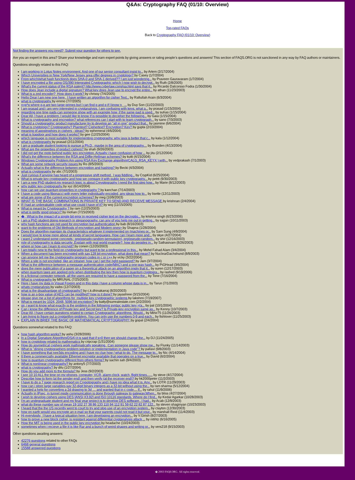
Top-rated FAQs (177, 28)
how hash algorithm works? (41, 334)
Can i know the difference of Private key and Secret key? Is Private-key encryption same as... (88, 309)
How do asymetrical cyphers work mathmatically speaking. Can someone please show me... (88, 345)
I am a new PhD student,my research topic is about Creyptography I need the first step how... (87, 182)
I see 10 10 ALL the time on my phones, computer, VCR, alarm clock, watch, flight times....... (87, 375)
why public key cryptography (42, 186)
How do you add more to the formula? (48, 371)
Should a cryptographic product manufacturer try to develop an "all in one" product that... (84, 123)
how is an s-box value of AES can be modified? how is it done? (67, 294)
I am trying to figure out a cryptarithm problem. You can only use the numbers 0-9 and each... (87, 316)
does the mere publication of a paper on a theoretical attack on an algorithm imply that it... (85, 268)
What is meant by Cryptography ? (45, 208)
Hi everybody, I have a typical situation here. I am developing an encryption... (77, 415)
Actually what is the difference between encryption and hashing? (68, 168)
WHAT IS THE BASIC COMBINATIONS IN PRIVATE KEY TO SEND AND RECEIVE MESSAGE (92, 201)
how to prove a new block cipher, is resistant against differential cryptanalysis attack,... (83, 419)
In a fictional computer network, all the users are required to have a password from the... (84, 276)
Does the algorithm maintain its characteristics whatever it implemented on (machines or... (86, 231)
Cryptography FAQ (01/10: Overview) (183, 35)
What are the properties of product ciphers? (52, 149)
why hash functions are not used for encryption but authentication (68, 224)
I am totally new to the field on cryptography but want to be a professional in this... (79, 250)
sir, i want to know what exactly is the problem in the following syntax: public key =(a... (83, 305)
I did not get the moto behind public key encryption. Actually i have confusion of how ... (83, 153)
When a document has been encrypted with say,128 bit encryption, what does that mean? (86, 253)
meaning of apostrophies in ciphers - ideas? (53, 131)
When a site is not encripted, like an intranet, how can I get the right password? (78, 261)
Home (177, 21)
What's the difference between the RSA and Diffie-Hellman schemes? (72, 156)
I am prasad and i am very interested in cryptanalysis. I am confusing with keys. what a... (84, 108)
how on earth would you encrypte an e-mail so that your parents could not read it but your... (86, 412)
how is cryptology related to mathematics (51, 341)
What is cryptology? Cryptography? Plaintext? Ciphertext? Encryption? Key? (77, 127)
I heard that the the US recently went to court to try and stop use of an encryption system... (85, 408)
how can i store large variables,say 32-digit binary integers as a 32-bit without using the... (85, 386)
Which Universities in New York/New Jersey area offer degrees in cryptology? (77, 75)
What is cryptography (37, 279)
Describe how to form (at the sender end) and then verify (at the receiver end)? (78, 378)
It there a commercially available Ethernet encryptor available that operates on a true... (83, 356)
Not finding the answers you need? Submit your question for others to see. (67, 50)
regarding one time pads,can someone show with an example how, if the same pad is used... (88, 112)
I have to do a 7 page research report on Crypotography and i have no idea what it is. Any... (86, 382)
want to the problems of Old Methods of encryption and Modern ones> (72, 228)
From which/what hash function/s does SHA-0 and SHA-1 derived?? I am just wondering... (86, 79)
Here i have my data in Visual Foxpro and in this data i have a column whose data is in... (85, 283)
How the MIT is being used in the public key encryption (61, 423)
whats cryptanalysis (36, 287)
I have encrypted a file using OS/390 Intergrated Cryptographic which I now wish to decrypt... (88, 82)
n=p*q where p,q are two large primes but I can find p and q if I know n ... (74, 105)
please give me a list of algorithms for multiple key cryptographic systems (74, 298)
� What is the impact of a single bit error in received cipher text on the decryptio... (81, 216)
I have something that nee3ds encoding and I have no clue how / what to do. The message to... (89, 352)
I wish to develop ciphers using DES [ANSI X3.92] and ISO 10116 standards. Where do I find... (89, 397)
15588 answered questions (41, 448)
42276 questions (33, 440)
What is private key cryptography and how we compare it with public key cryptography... (84, 179)
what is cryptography (36, 101)
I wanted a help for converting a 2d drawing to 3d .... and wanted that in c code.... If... (81, 389)
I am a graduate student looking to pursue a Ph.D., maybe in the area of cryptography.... (84, 145)
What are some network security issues (50, 164)
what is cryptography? (37, 367)
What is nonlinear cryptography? (45, 364)
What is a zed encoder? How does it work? (53, 94)
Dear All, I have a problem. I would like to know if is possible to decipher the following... (84, 116)
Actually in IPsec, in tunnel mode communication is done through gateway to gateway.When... (89, 393)
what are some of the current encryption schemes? (58, 197)
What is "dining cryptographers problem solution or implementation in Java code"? (81, 349)
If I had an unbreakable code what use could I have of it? (62, 205)
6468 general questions (38, 444)
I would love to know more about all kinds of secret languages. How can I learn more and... (86, 235)
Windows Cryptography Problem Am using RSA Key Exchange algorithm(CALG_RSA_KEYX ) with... (94, 160)
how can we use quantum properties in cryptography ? (60, 190)
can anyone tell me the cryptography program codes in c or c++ (67, 257)
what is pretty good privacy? (41, 212)
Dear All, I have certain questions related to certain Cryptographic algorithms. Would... (83, 313)
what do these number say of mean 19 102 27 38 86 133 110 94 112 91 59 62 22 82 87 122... (88, 404)
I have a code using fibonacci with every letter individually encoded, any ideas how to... (84, 193)
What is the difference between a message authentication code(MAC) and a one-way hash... (87, 265)
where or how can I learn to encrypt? (48, 246)
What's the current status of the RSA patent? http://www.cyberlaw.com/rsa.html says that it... (86, 86)
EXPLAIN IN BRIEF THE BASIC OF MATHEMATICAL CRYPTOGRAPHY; (76, 320)
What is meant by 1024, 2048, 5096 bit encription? (58, 301)
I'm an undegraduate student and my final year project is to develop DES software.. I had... (86, 401)
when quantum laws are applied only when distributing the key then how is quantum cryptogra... (90, 272)
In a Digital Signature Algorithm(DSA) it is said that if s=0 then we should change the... (83, 338)
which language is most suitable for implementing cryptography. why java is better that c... (85, 138)
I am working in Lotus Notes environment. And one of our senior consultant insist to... (82, 71)
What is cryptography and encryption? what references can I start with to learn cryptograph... (87, 119)
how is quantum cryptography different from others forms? (63, 360)
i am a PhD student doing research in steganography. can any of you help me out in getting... (88, 220)
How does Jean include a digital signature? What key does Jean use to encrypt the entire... (86, 90)
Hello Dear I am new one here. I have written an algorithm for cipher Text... (75, 97)
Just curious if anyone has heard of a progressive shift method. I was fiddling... (78, 175)
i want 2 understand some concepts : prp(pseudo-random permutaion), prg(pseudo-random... (88, 239)
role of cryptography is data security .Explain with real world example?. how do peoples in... (87, 242)
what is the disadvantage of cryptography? (52, 290)
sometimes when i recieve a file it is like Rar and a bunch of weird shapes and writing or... (85, 426)
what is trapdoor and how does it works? (50, 134)
